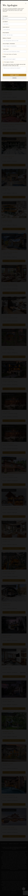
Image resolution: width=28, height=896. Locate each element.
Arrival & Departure (9, 51)
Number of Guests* (7, 38)
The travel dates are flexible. (10, 54)
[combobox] (14, 46)
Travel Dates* (6, 49)
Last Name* (5, 21)
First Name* (5, 16)
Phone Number (6, 32)
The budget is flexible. (9, 62)
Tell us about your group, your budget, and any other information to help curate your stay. (14, 65)
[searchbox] (14, 46)
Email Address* (6, 27)
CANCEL (14, 77)
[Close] (25, 3)
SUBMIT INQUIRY (14, 75)
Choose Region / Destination (9, 43)
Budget (4, 56)
